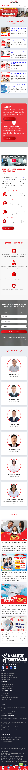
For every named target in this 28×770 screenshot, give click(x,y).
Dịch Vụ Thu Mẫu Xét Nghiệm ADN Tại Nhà (18, 29)
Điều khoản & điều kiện (6, 688)
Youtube (3, 769)
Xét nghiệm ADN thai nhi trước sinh (9, 677)
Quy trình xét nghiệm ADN (7, 684)
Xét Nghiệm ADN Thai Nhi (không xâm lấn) (18, 63)
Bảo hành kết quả (5, 695)
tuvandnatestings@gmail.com (12, 711)
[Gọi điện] (14, 766)
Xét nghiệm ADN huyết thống (7, 673)
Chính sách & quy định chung (7, 686)
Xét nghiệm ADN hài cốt (6, 679)
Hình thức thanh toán (6, 699)
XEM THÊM (7, 228)
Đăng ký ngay (25, 769)
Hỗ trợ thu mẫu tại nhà (6, 693)
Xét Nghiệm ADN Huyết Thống (18, 40)
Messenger (19, 769)
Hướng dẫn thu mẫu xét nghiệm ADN (9, 697)
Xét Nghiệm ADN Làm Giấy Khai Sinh (18, 51)
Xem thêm (8, 119)
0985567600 (9, 732)
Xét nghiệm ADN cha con (7, 675)
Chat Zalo (8, 769)
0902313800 (9, 713)
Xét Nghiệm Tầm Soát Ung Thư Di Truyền (18, 85)
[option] (14, 12)
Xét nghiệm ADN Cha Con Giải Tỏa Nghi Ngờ (18, 74)
